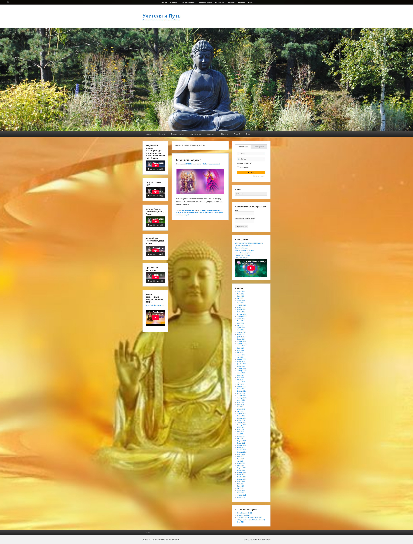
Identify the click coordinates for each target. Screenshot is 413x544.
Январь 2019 (241, 497)
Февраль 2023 (241, 386)
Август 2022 (241, 400)
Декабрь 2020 (241, 445)
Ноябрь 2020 (241, 447)
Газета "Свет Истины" (242, 255)
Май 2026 (240, 298)
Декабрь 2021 (241, 418)
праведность (217, 210)
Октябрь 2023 (241, 368)
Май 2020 (240, 461)
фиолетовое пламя (211, 212)
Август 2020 (241, 454)
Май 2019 (240, 488)
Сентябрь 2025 (241, 316)
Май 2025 (240, 325)
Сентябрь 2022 (241, 398)
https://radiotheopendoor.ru (155, 305)
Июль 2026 (240, 294)
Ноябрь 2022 (241, 393)
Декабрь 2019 (241, 472)
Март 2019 (240, 493)
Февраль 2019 (241, 495)
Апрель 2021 (241, 436)
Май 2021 (240, 434)
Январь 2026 (241, 307)
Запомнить (244, 167)
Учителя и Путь (162, 16)
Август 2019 (241, 481)
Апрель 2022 (241, 409)
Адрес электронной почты (245, 218)
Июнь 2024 (240, 350)
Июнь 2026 (240, 296)
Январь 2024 (241, 361)
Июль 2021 (240, 429)
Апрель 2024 (241, 355)
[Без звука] (161, 169)
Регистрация (259, 147)
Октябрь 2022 (241, 395)
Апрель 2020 (241, 463)
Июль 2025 (240, 321)
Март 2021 (240, 438)
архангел (203, 210)
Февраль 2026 (241, 305)
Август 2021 (241, 427)
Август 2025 (241, 318)
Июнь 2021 (240, 431)
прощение (179, 212)
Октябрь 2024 (241, 341)
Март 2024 (240, 357)
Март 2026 (240, 303)
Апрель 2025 (241, 328)
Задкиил (210, 210)
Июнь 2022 (240, 404)
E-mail (148, 532)
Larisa (199, 164)
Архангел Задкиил (188, 160)
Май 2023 (240, 379)
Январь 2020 (241, 470)
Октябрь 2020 (241, 450)
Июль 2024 (240, 348)
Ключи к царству (188, 210)
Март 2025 (240, 330)
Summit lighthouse (241, 248)
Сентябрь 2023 (241, 370)
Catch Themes (265, 539)
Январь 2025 (241, 334)
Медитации (219, 2)
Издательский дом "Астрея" (244, 250)
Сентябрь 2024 (241, 343)
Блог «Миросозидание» (243, 253)
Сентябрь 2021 (241, 425)
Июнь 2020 (240, 459)
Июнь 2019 (240, 486)
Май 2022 (240, 407)
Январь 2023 (241, 389)
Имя (236, 210)
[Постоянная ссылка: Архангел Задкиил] (200, 196)
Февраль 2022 (241, 413)
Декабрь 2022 (241, 391)
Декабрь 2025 (241, 309)
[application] (155, 165)
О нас (250, 2)
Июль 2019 (240, 484)
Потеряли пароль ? (259, 176)
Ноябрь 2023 (241, 366)
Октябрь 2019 (241, 477)
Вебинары (174, 2)
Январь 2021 (241, 443)
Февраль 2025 (241, 332)
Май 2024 (240, 352)
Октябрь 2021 (241, 422)
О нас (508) (240, 522)
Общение (231, 2)
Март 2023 (240, 384)
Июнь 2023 (240, 377)
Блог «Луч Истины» (242, 258)
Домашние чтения (188, 2)
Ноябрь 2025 (241, 312)
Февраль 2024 (241, 359)
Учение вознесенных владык (194, 212)
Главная (164, 2)
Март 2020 (240, 465)
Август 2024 (241, 346)
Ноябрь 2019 (241, 474)
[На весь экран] (163, 169)
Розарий (241, 2)
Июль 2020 (240, 456)
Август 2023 (241, 373)
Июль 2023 (240, 375)
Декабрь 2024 (241, 337)
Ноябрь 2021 (241, 420)
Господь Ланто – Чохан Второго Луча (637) (251, 520)
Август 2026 (241, 291)
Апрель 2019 (241, 490)
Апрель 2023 (241, 382)
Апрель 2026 (241, 300)
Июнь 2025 (240, 323)
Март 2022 (240, 411)
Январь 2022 (241, 416)
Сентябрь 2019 (241, 479)
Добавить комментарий (211, 164)
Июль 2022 (240, 402)
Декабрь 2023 (241, 364)
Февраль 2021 (241, 441)
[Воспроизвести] (149, 169)
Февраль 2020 (241, 468)
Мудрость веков (205, 2)
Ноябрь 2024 (241, 339)
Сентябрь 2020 (241, 452)
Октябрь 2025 (241, 314)
